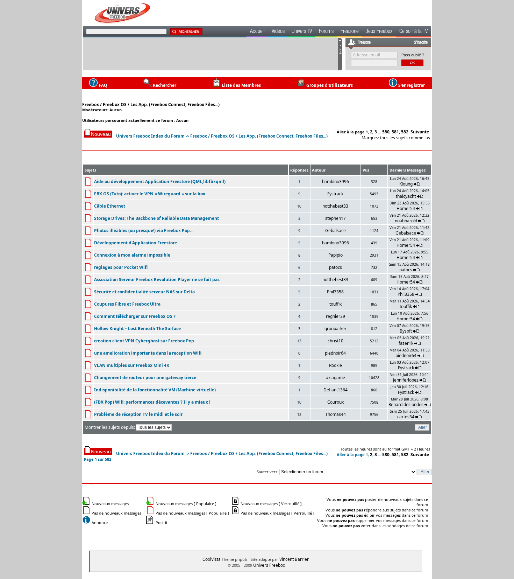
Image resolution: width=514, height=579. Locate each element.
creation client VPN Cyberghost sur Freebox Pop (144, 341)
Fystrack (335, 194)
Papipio (335, 255)
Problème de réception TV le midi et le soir (138, 414)
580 (386, 132)
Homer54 (406, 208)
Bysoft (406, 331)
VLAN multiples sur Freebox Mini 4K (131, 365)
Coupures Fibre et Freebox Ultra (127, 304)
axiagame (335, 378)
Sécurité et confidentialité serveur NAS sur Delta (144, 292)
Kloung (406, 184)
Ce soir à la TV (413, 32)
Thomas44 (335, 414)
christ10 (335, 341)
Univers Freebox (269, 565)
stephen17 (335, 218)
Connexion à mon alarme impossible (132, 255)
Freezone (350, 32)
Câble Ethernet (109, 206)
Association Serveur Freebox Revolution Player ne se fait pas (157, 279)
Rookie (335, 365)
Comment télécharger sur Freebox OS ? (135, 316)
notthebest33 (335, 206)
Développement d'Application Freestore (135, 243)
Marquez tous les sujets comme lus (396, 138)
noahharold (406, 221)
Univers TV (302, 32)
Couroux (335, 402)
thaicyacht (406, 196)
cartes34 (405, 417)
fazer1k (406, 343)
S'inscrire (421, 43)
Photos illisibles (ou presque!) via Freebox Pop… (143, 230)
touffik (335, 304)
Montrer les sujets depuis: (110, 427)
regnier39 (335, 316)
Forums (326, 32)
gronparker (335, 329)
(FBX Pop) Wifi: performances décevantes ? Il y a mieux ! (152, 402)
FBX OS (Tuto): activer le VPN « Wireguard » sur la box (149, 194)
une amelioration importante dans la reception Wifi (147, 353)
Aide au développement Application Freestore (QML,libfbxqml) (160, 181)
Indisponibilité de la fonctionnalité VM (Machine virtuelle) (155, 390)
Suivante (420, 132)
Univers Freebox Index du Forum (150, 136)
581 (395, 132)
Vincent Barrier (294, 559)
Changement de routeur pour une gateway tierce (145, 378)
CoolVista (211, 559)
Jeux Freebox (379, 32)
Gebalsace (335, 230)
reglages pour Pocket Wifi (121, 267)
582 (404, 132)
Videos (278, 32)
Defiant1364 (335, 390)
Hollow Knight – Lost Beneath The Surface (137, 329)
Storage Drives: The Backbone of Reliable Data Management (156, 218)
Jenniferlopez (406, 380)
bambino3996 (335, 181)
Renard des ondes (405, 404)
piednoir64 (335, 353)
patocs (335, 267)
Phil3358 (335, 292)
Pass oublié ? (412, 55)
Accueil (257, 32)
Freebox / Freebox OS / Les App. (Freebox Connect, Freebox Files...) (151, 104)
